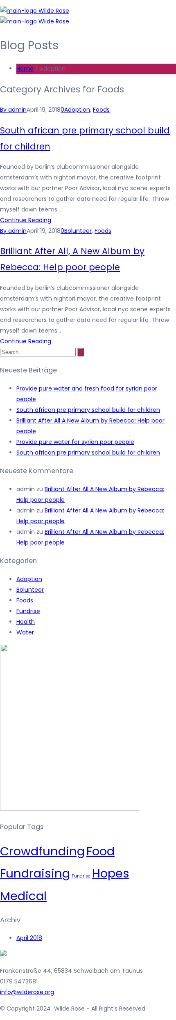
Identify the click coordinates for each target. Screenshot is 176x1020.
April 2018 (29, 938)
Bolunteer (78, 231)
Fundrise (28, 611)
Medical (23, 895)
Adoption (77, 110)
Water (25, 632)
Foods (101, 110)
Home (25, 68)
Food (100, 851)
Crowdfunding (42, 851)
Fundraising (35, 873)
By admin (13, 110)
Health (25, 622)
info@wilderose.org (27, 992)
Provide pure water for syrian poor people (75, 442)
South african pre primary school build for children (88, 410)
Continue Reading (25, 220)
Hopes (110, 873)
